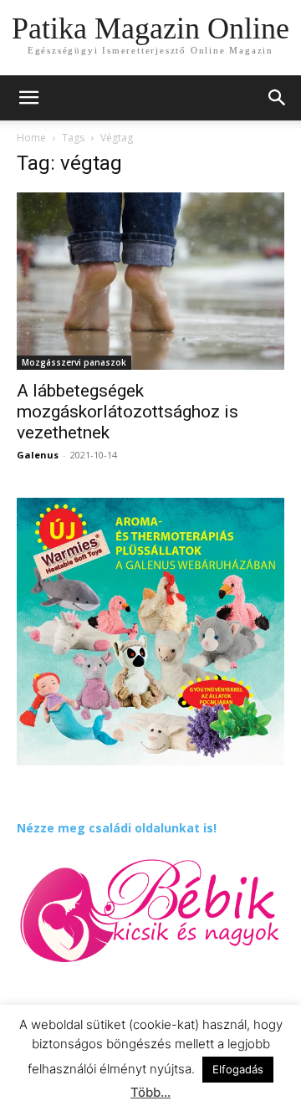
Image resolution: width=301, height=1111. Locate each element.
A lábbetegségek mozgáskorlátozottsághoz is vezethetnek (127, 412)
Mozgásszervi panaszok (74, 362)
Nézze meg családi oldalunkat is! (117, 828)
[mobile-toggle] (28, 97)
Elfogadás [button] (237, 1069)
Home (31, 138)
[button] (277, 97)
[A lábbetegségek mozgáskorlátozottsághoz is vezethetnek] (150, 281)
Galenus (38, 454)
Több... (150, 1092)
